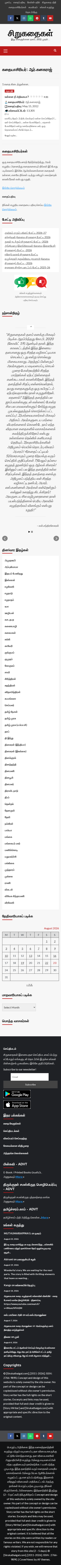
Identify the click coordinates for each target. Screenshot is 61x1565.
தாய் (7, 731)
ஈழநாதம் (9, 599)
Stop (32, 532)
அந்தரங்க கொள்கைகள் (15, 1153)
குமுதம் (9, 659)
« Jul (29, 984)
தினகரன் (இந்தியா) (15, 744)
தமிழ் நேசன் (11, 711)
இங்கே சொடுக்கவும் (13, 187)
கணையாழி (11, 626)
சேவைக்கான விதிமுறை (16, 1145)
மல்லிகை (9, 863)
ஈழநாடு (9, 593)
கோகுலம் (10, 665)
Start (29, 532)
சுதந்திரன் (10, 685)
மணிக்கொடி (11, 849)
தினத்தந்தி (10, 764)
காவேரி (9, 645)
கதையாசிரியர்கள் (17, 7)
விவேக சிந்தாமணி (15, 896)
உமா (7, 606)
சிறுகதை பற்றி (49, 2)
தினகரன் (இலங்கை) (15, 751)
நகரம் (38, 1233)
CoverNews (26, 1559)
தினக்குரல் (10, 757)
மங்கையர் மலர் (12, 843)
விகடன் (9, 889)
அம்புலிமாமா (11, 566)
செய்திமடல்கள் (11, 1130)
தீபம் (7, 797)
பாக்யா (8, 830)
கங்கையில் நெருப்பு (25, 1285)
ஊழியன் (9, 612)
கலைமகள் (10, 632)
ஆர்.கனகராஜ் (32, 101)
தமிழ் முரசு (10, 718)
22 (46, 962)
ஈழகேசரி (9, 586)
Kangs (7, 1285)
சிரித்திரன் (10, 678)
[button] (5, 50)
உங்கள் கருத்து (47, 7)
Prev (5, 538)
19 (22, 962)
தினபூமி (9, 777)
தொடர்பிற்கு (31, 12)
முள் (17, 1336)
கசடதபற (9, 619)
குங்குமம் (9, 652)
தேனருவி (10, 810)
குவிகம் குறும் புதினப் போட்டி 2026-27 (25, 232)
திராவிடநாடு (11, 790)
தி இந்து (9, 738)
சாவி (7, 672)
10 (6, 955)
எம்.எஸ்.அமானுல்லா (36, 1314)
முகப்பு (8, 2)
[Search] (55, 51)
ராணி (8, 882)
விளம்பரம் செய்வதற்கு (15, 1138)
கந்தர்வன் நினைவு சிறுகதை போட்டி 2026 (27, 237)
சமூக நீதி (9, 91)
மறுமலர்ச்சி (11, 856)
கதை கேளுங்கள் (12, 1123)
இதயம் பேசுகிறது (14, 573)
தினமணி (10, 770)
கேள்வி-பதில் (33, 2)
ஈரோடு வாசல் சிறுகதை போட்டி (21, 254)
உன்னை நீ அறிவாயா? (26, 96)
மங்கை (8, 836)
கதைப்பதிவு (19, 2)
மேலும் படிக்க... (11, 135)
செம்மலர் (9, 705)
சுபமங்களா (10, 698)
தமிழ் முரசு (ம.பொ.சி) (16, 724)
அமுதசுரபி (10, 560)
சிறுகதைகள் (30, 33)
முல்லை (9, 876)
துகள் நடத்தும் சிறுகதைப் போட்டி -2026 (26, 241)
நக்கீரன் (9, 823)
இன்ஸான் (10, 580)
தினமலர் (9, 784)
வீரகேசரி (9, 902)
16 (54, 955)
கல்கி (7, 639)
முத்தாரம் (10, 869)
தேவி (7, 817)
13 (30, 955)
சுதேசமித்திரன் (13, 691)
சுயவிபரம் (33, 7)
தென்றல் (9, 803)
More (19, 1176)
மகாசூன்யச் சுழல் (26, 1259)
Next (56, 538)
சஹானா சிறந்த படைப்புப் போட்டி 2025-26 (27, 267)
